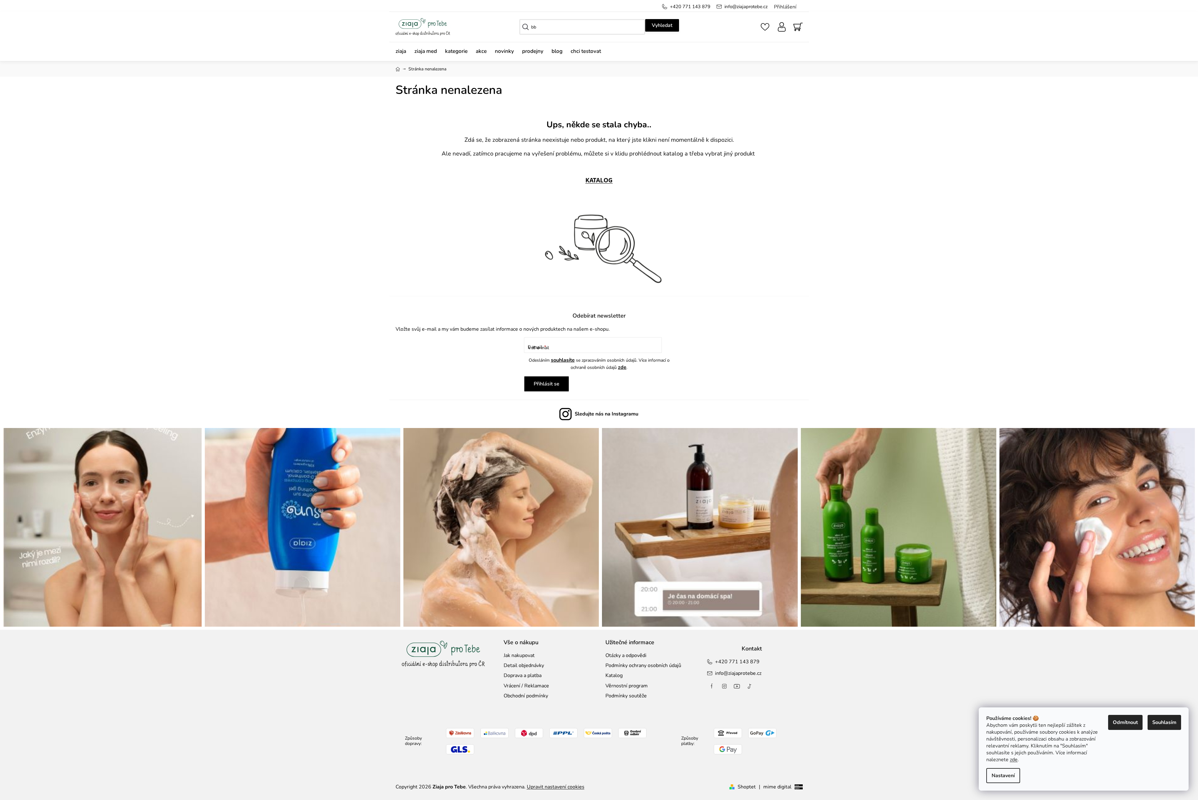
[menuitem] (403, 51)
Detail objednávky (524, 665)
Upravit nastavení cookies (555, 786)
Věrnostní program (626, 685)
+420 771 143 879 (690, 6)
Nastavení (1003, 775)
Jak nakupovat (519, 655)
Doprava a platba (523, 675)
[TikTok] (749, 686)
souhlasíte (563, 360)
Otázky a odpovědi (625, 655)
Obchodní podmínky (526, 695)
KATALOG (599, 180)
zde (1014, 759)
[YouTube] (737, 686)
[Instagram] (724, 686)
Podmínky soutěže (626, 695)
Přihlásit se (546, 383)
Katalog (614, 675)
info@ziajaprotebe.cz (746, 6)
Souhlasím (1164, 722)
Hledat (662, 25)
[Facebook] (712, 686)
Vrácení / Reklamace (526, 685)
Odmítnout (1125, 722)
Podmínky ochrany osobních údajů (643, 665)
